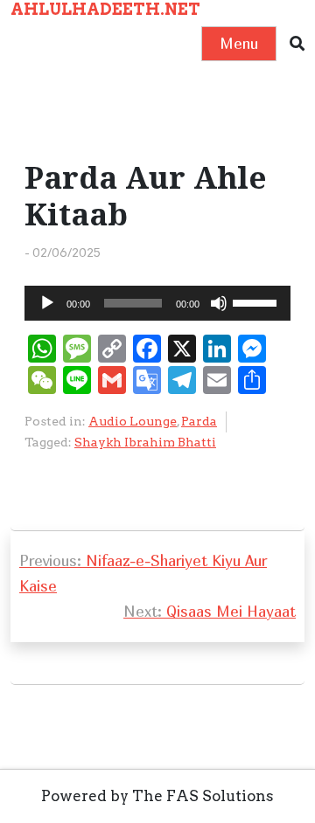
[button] (297, 44)
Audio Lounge (132, 421)
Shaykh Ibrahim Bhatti (145, 442)
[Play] (47, 303)
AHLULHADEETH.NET (105, 9)
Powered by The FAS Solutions (157, 796)
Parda (199, 421)
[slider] (257, 301)
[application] (157, 303)
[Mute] (219, 303)
